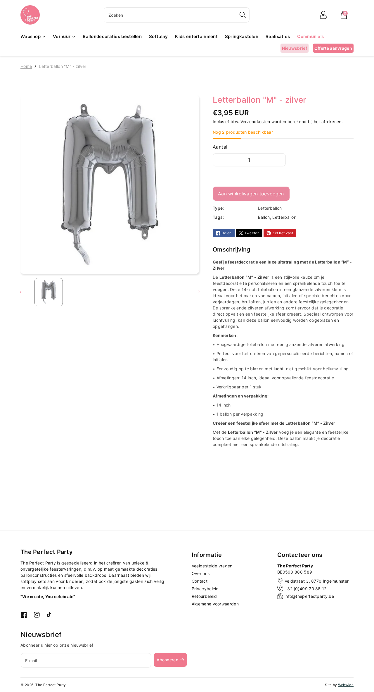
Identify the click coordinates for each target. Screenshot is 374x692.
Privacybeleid (205, 588)
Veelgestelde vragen (212, 565)
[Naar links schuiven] (20, 291)
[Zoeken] (242, 15)
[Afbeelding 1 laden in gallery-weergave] (49, 292)
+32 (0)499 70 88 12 (306, 588)
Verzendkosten (255, 121)
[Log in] (323, 14)
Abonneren (167, 659)
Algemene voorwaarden (215, 603)
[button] (343, 14)
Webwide (346, 685)
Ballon (264, 217)
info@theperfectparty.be (309, 596)
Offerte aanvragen (333, 48)
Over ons (200, 573)
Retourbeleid (204, 596)
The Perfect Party (50, 685)
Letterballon (284, 217)
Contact (199, 581)
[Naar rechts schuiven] (199, 291)
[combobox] (176, 15)
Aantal (220, 147)
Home (26, 66)
